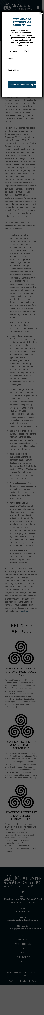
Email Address (14, 70)
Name (11, 58)
